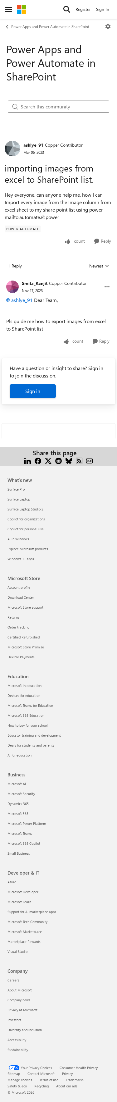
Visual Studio (17, 951)
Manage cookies (19, 1079)
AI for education (19, 755)
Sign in (32, 391)
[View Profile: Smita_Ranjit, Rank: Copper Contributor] (12, 287)
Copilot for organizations (26, 519)
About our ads (66, 1086)
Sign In (102, 9)
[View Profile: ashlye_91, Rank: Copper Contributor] (12, 148)
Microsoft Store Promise (25, 647)
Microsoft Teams (19, 833)
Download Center (20, 597)
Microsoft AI (16, 783)
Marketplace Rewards (24, 941)
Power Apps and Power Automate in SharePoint (50, 26)
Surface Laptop (18, 499)
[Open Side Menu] (8, 9)
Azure (11, 882)
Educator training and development (34, 735)
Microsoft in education (24, 685)
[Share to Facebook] (38, 460)
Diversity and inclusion (24, 1029)
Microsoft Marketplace (24, 931)
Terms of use (49, 1079)
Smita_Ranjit (34, 283)
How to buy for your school (27, 725)
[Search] (67, 9)
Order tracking (18, 627)
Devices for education (23, 695)
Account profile (18, 587)
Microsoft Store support (25, 607)
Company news (18, 1000)
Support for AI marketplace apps (31, 911)
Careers (13, 980)
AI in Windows (18, 539)
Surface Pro (16, 489)
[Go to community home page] (21, 9)
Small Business (18, 853)
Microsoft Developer (22, 891)
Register (83, 9)
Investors (14, 1019)
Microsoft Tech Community (27, 921)
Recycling (41, 1086)
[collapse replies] (58, 278)
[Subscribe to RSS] (79, 460)
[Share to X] (48, 460)
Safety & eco (17, 1086)
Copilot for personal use (25, 529)
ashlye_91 (33, 145)
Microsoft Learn (19, 901)
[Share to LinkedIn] (27, 460)
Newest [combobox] (99, 266)
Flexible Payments (21, 657)
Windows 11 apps (20, 558)
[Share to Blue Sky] (69, 460)
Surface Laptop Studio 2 (25, 509)
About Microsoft (19, 990)
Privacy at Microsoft (22, 1010)
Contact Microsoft (41, 1073)
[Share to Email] (89, 460)
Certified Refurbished (23, 637)
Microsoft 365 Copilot (23, 843)
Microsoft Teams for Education (30, 705)
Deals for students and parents (30, 745)
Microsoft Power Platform (26, 823)
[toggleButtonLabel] (108, 26)
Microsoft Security (21, 793)
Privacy (67, 1073)
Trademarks (75, 1079)
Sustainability (17, 1049)
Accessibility (16, 1039)
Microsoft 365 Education (25, 715)
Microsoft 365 (17, 813)
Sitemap (13, 1073)
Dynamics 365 (18, 803)
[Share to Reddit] (58, 460)
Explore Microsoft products (27, 548)
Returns (13, 617)
